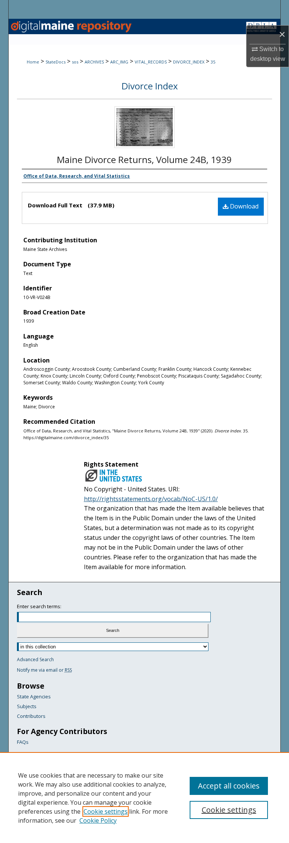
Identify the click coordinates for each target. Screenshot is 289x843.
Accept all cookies (229, 786)
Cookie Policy (98, 820)
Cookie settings (106, 811)
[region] (144, 797)
